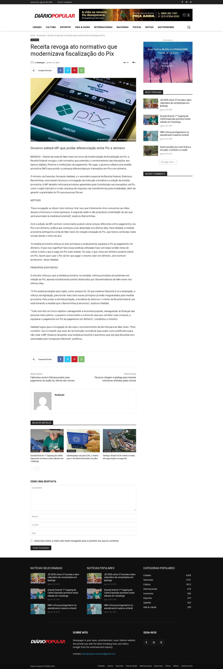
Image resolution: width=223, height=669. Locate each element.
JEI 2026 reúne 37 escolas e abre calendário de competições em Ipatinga (175, 103)
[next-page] (37, 469)
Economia (41, 35)
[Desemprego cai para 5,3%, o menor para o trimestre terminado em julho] (83, 440)
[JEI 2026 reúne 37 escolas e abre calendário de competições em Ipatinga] (150, 104)
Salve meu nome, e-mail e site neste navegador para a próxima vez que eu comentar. (76, 540)
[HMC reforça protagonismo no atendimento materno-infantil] (150, 136)
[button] (189, 27)
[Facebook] (182, 2)
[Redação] (32, 62)
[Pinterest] (74, 70)
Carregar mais (167, 162)
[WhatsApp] (81, 70)
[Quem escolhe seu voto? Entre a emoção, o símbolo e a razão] (150, 151)
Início (32, 35)
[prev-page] (32, 469)
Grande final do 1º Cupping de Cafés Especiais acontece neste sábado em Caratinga (46, 458)
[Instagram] (186, 2)
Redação (41, 62)
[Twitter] (191, 2)
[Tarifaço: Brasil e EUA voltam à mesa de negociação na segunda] (119, 440)
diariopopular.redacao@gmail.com (98, 653)
